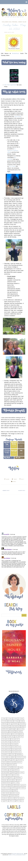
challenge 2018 (6, 741)
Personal (15, 22)
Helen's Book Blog (17, 853)
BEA (16, 728)
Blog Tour (21, 728)
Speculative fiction (7, 790)
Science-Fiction (6, 787)
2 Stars (4, 718)
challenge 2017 (15, 739)
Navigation (15, 775)
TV (2, 800)
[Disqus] (14, 513)
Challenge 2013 (6, 739)
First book (20, 759)
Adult (9, 723)
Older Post (21, 490)
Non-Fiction (5, 777)
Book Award (19, 731)
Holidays (15, 767)
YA (22, 800)
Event (3, 759)
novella (12, 777)
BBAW (12, 728)
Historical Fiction (6, 767)
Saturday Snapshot (20, 785)
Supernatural (5, 795)
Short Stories (21, 787)
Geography (18, 762)
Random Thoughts (6, 782)
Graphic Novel (12, 764)
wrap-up (18, 800)
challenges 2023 (6, 749)
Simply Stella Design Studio (17, 855)
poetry (19, 780)
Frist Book (11, 762)
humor (20, 767)
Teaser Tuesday (14, 795)
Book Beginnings (6, 734)
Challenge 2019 (15, 741)
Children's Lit (5, 754)
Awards (23, 726)
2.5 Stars (9, 718)
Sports (15, 790)
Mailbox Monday (6, 772)
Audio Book (22, 723)
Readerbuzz (15, 53)
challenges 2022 (6, 22)
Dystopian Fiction (20, 757)
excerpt (8, 759)
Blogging (11, 731)
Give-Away (4, 764)
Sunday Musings (6, 793)
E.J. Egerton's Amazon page (12, 150)
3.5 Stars (21, 718)
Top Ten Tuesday (19, 798)
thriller (12, 798)
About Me (4, 723)
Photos (10, 780)
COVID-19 (4, 757)
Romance (12, 785)
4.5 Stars (16, 721)
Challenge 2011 (9, 736)
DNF (14, 757)
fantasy (14, 759)
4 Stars (10, 721)
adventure (15, 723)
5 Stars (22, 721)
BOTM (3, 736)
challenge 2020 (6, 744)
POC (15, 780)
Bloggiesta (5, 731)
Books (21, 734)
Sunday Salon (22, 22)
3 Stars (15, 718)
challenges (14, 744)
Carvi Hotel (17, 116)
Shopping (14, 787)
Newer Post (6, 490)
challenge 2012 (19, 736)
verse (6, 800)
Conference (19, 754)
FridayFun (4, 762)
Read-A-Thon (16, 782)
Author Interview (15, 726)
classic (13, 754)
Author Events (5, 726)
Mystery (9, 775)
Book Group (15, 734)
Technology (5, 798)
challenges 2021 (6, 746)
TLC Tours (12, 166)
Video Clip (11, 800)
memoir (13, 772)
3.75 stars (4, 721)
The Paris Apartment (10, 85)
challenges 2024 (16, 749)
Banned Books (5, 728)
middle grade (20, 772)
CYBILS (9, 757)
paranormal (18, 777)
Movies (4, 775)
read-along (5, 785)
